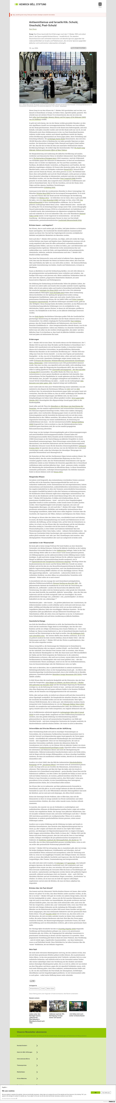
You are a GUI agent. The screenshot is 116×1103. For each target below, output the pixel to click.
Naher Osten (50, 988)
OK (95, 1092)
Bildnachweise (63, 106)
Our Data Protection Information (9, 1098)
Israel (43, 988)
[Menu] (100, 4)
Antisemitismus (34, 988)
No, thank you (106, 1092)
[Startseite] (30, 4)
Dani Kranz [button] (33, 29)
